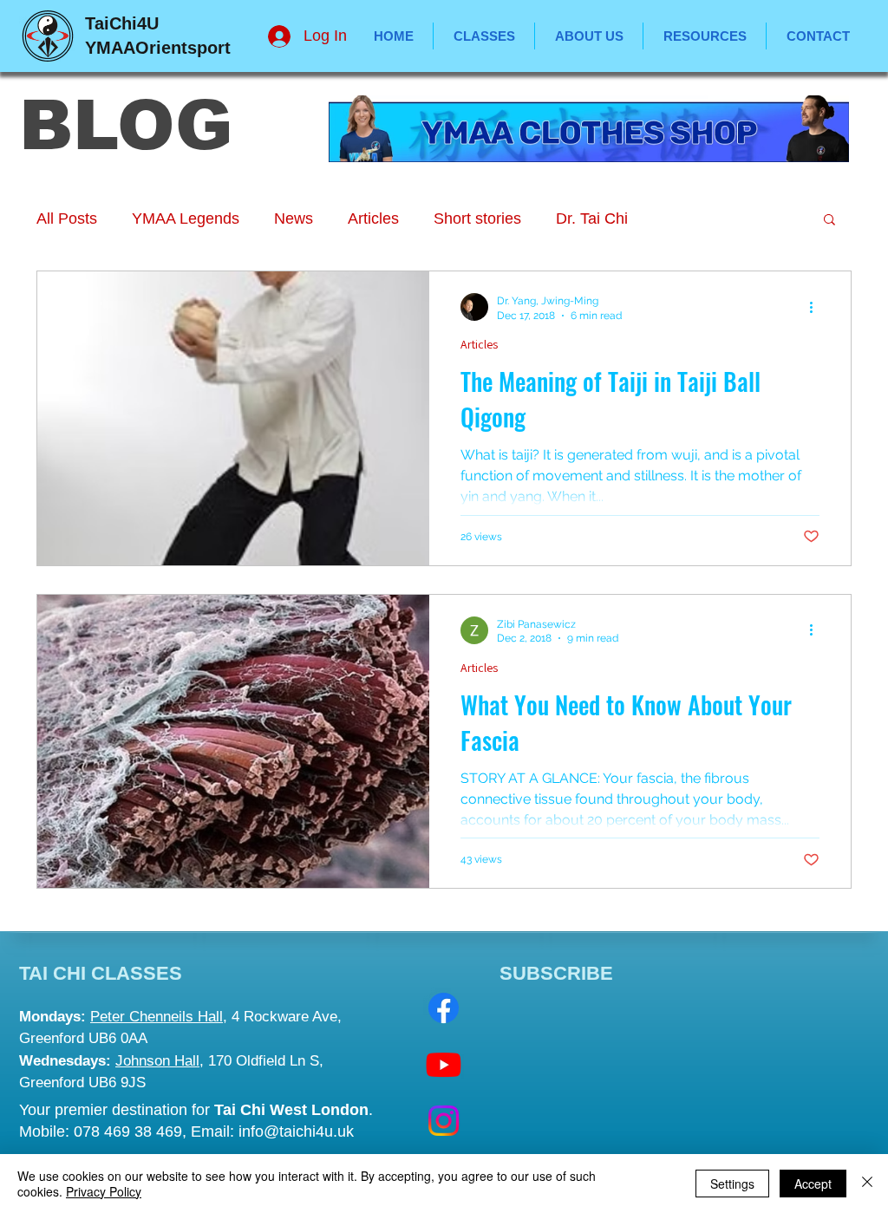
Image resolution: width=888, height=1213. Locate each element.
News (293, 218)
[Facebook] (443, 1008)
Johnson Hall (157, 1061)
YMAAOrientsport (158, 47)
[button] (704, 36)
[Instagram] (443, 1120)
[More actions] (816, 307)
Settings (732, 1183)
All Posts (66, 218)
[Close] (867, 1183)
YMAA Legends (185, 218)
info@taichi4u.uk (296, 1131)
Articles (373, 218)
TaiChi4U (122, 23)
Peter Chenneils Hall (156, 1016)
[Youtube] (443, 1064)
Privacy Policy (103, 1191)
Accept (813, 1183)
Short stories (477, 218)
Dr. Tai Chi (592, 218)
